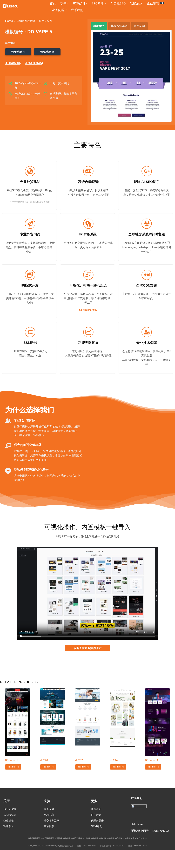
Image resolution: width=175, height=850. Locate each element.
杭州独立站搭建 (123, 838)
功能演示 (136, 3)
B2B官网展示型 (26, 21)
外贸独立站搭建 (63, 838)
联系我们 (77, 10)
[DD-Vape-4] (157, 741)
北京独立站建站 (139, 838)
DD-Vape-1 (11, 760)
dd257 (79, 760)
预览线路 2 (47, 52)
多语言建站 (77, 838)
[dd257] (87, 717)
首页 (53, 3)
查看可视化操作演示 (88, 310)
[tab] (99, 26)
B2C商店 (98, 3)
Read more (13, 767)
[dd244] (122, 717)
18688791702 (160, 830)
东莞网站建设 (48, 838)
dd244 (114, 760)
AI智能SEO (118, 3)
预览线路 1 (18, 52)
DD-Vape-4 (151, 760)
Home (9, 21)
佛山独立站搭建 (107, 838)
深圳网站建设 (34, 838)
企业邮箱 (153, 3)
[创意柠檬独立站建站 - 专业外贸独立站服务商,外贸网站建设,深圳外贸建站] (10, 6)
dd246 (44, 760)
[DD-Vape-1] (17, 723)
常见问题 (58, 10)
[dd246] (52, 716)
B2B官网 (79, 3)
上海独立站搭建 (91, 838)
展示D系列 (45, 21)
